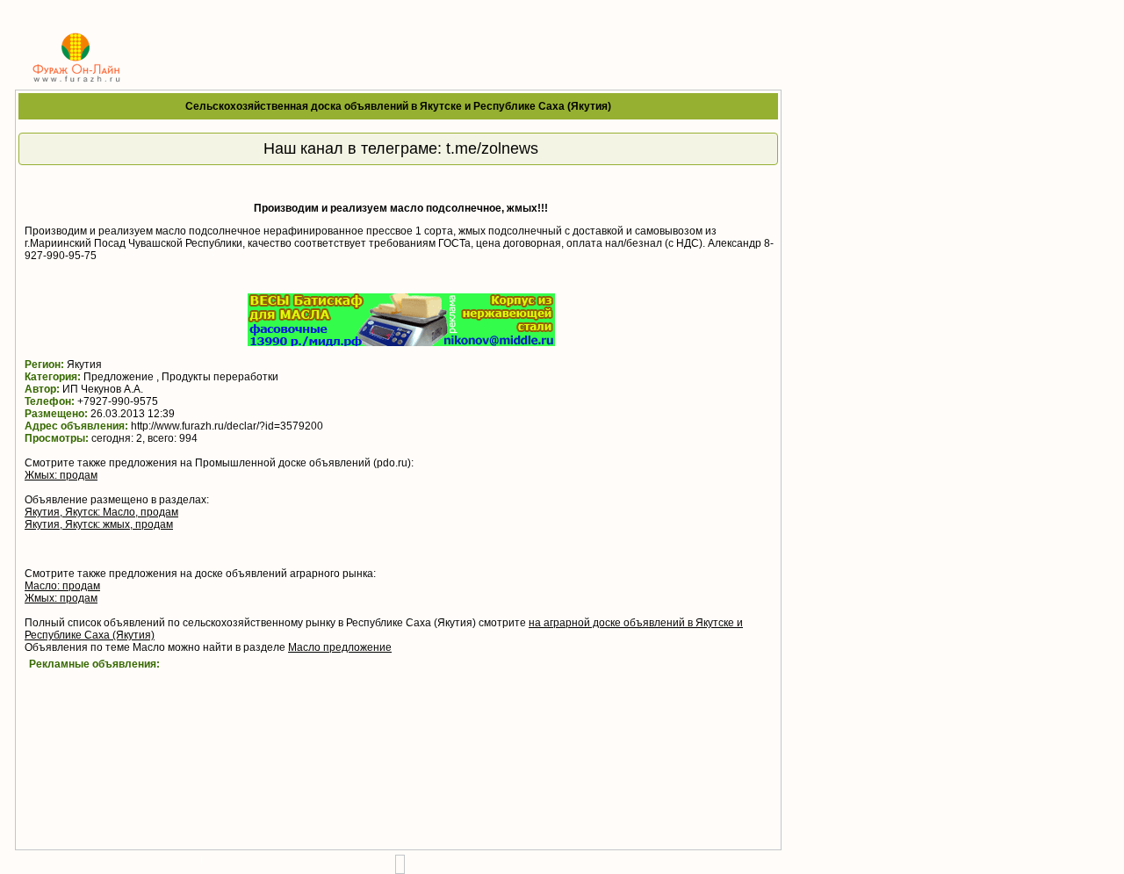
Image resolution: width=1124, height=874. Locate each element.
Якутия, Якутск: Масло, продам (101, 512)
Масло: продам (62, 586)
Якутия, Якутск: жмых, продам (99, 524)
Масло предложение (340, 647)
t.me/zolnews (492, 148)
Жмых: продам (61, 475)
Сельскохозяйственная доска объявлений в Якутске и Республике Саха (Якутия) (398, 106)
